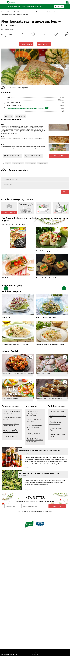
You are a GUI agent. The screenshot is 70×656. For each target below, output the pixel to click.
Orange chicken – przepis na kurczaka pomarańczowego (18, 373)
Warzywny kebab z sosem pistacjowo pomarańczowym (32, 413)
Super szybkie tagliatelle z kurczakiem (15, 344)
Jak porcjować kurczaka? (43, 373)
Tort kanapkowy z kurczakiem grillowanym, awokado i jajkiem (34, 439)
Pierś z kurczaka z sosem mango (57, 435)
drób (8, 163)
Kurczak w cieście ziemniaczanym (55, 423)
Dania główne (21, 11)
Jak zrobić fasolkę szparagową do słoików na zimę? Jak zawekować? (39, 474)
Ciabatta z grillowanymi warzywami (34, 420)
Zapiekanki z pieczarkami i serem (12, 418)
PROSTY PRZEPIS (31, 163)
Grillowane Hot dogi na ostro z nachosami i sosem (34, 427)
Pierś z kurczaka (51, 11)
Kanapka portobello (33, 433)
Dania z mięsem (31, 11)
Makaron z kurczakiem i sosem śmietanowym (11, 431)
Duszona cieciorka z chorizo (55, 429)
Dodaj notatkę (59, 156)
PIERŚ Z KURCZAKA (18, 163)
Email (7, 116)
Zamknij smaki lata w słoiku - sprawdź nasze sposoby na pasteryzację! (39, 451)
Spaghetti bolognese (10, 436)
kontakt (35, 652)
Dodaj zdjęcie (9, 212)
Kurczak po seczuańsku (57, 411)
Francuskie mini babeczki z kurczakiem (50, 278)
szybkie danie (42, 163)
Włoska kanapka (7, 278)
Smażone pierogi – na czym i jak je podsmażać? (49, 398)
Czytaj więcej (28, 466)
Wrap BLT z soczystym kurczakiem (48, 251)
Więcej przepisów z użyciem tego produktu (16, 224)
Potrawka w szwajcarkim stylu (57, 416)
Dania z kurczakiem (41, 11)
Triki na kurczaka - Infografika (10, 398)
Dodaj (64, 192)
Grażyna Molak (9, 29)
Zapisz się (57, 506)
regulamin (35, 654)
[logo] (11, 2)
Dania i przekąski (12, 11)
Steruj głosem (34, 156)
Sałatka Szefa (6, 317)
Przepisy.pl (4, 11)
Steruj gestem (13, 156)
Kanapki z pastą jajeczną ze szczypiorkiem (11, 424)
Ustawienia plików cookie (9, 654)
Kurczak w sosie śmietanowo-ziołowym (50, 344)
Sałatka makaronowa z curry (46, 317)
